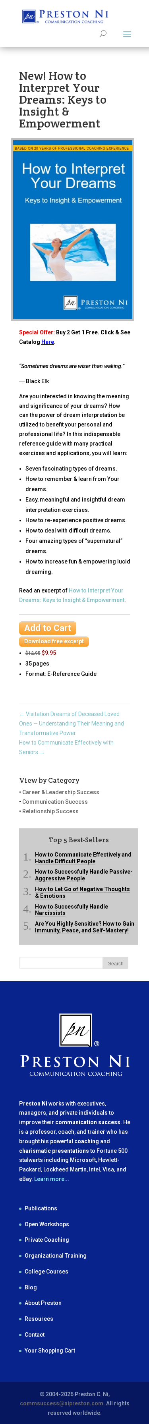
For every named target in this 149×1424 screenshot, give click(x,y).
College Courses (46, 1271)
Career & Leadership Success (60, 792)
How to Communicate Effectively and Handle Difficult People (83, 857)
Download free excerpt (54, 641)
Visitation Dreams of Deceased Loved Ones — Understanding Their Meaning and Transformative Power (71, 723)
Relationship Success (50, 811)
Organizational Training (56, 1255)
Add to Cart (47, 628)
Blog (31, 1287)
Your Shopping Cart (50, 1350)
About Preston (43, 1303)
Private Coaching (47, 1240)
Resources (39, 1319)
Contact (35, 1334)
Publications (41, 1208)
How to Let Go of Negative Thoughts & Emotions (82, 892)
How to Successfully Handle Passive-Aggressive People (84, 875)
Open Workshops (47, 1224)
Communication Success (55, 802)
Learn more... (51, 1179)
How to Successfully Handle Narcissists (71, 910)
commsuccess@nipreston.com (61, 1403)
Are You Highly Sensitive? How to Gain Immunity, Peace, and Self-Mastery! (84, 927)
